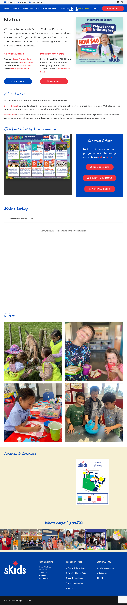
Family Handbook (101, 189)
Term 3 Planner (101, 167)
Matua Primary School (22, 59)
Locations (83, 8)
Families (65, 8)
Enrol (95, 8)
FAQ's (70, 588)
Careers (42, 575)
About (16, 8)
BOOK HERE (55, 81)
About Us (43, 572)
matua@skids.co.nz (19, 69)
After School (10, 114)
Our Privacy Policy (75, 583)
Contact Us (43, 578)
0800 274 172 (28, 65)
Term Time (28, 8)
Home (6, 8)
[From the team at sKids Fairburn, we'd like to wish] (95, 539)
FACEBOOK (19, 81)
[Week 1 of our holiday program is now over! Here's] (53, 539)
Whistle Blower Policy (77, 573)
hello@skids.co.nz (106, 568)
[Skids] (73, 8)
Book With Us (45, 567)
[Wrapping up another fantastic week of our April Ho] (31, 539)
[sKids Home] (15, 567)
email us (111, 157)
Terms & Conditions (76, 568)
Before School (11, 106)
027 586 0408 (26, 62)
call (100, 157)
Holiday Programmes (47, 8)
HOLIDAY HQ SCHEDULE (101, 178)
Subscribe (103, 573)
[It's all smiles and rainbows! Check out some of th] (74, 539)
